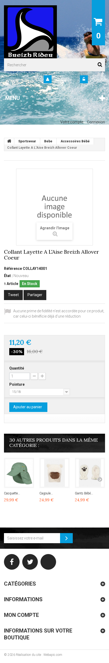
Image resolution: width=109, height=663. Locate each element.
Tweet (13, 295)
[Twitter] (30, 562)
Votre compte (71, 122)
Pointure (17, 384)
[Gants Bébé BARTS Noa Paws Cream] (90, 473)
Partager (35, 295)
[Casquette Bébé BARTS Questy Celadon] (19, 473)
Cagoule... (46, 493)
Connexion (97, 79)
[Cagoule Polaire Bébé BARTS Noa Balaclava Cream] (54, 473)
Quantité (16, 368)
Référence (13, 268)
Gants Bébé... (84, 493)
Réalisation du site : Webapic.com (39, 655)
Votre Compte (62, 79)
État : (8, 276)
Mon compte (21, 615)
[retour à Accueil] (9, 141)
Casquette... (12, 493)
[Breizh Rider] (30, 31)
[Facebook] (12, 562)
